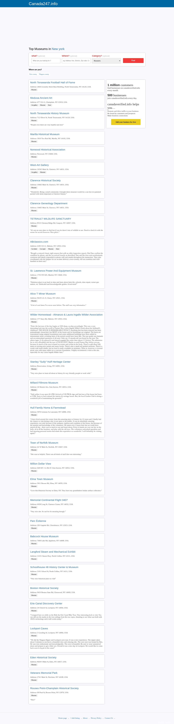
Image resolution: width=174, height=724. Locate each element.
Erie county (33, 74)
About (85, 718)
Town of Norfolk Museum (44, 442)
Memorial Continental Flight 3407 (49, 500)
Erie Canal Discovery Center (46, 603)
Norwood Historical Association (47, 149)
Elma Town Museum (41, 479)
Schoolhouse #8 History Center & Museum (54, 567)
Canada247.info (43, 3)
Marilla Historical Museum (45, 134)
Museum (33, 90)
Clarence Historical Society (45, 180)
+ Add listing (75, 718)
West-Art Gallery (39, 165)
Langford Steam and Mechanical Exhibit (52, 551)
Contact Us (109, 718)
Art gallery (34, 105)
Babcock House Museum (44, 536)
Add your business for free (126, 122)
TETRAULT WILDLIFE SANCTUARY (50, 218)
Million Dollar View (40, 463)
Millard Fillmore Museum (44, 382)
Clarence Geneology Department (48, 203)
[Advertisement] (87, 25)
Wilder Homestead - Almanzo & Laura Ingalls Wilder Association (66, 314)
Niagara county (44, 74)
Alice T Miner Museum (43, 293)
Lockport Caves (39, 628)
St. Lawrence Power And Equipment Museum (55, 270)
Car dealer (34, 249)
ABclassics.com (39, 241)
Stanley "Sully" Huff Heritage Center (50, 361)
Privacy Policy (96, 718)
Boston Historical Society (44, 588)
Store (49, 105)
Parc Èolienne (38, 521)
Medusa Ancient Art (41, 97)
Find (133, 60)
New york (58, 49)
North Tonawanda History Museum (49, 113)
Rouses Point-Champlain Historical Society (54, 688)
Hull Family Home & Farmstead (48, 407)
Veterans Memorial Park (43, 672)
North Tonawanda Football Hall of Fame (52, 82)
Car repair (42, 249)
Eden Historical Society (43, 657)
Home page (62, 718)
